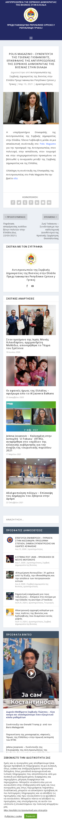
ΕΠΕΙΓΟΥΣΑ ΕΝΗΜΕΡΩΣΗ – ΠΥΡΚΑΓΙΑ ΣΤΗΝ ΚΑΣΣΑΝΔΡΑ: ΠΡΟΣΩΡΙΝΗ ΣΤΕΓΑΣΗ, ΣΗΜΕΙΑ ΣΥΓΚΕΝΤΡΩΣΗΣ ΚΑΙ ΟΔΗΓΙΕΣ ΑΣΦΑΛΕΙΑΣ (35, 542)
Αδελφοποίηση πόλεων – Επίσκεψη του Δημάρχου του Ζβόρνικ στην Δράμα (29, 495)
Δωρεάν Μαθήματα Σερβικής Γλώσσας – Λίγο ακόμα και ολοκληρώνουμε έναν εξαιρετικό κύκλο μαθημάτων (30, 715)
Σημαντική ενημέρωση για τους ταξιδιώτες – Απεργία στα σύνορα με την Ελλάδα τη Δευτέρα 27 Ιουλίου (35, 597)
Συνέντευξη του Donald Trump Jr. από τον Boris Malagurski (29, 726)
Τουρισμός (49, 602)
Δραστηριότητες (44, 83)
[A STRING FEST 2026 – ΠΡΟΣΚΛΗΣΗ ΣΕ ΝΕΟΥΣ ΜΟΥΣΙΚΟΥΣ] (10, 559)
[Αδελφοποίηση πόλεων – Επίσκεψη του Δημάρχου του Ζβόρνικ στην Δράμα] (31, 473)
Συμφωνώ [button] (30, 816)
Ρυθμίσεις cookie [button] (13, 816)
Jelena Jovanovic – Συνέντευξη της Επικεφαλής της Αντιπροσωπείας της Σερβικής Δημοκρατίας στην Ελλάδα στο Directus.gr (28, 751)
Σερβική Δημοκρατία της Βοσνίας (32, 563)
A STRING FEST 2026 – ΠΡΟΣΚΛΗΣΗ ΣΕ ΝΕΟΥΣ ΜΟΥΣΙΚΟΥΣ (34, 558)
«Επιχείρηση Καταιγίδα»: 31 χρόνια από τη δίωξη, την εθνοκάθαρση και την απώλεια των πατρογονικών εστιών (35, 576)
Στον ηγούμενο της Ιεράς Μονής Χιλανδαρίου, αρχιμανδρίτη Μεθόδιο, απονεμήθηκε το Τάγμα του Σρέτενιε (28, 344)
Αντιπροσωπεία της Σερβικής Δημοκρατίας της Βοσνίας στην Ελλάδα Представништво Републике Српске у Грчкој (31, 274)
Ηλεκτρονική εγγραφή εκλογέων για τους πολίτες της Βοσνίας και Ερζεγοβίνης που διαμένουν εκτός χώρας (34, 614)
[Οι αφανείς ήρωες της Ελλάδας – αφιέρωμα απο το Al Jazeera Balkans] (31, 371)
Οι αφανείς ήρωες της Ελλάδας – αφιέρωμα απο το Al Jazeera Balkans (30, 392)
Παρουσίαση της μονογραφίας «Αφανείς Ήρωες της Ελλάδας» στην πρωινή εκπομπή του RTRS (30, 737)
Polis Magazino (48, 143)
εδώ (16, 178)
